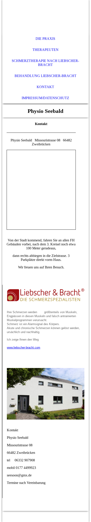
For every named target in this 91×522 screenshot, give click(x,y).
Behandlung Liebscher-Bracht (45, 76)
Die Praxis (45, 38)
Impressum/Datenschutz (45, 98)
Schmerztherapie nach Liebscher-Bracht (45, 63)
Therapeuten (45, 50)
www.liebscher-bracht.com (23, 347)
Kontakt (45, 87)
